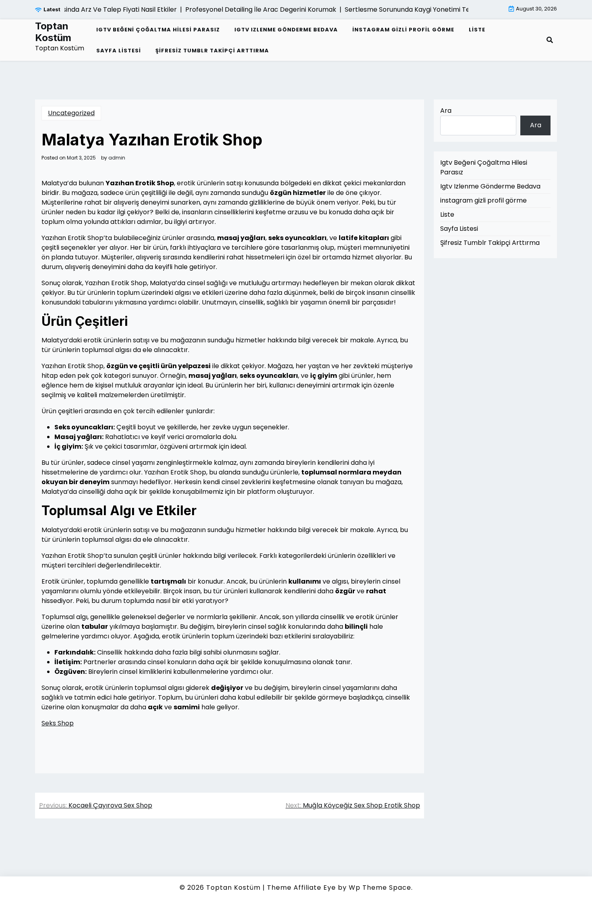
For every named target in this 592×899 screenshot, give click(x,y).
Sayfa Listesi (118, 50)
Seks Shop (57, 723)
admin (116, 157)
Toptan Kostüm (53, 32)
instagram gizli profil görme (403, 29)
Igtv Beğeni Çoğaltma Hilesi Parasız (158, 29)
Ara (445, 110)
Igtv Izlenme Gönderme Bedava (286, 29)
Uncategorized (71, 113)
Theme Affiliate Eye (301, 887)
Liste (477, 29)
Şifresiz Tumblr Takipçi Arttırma (212, 50)
